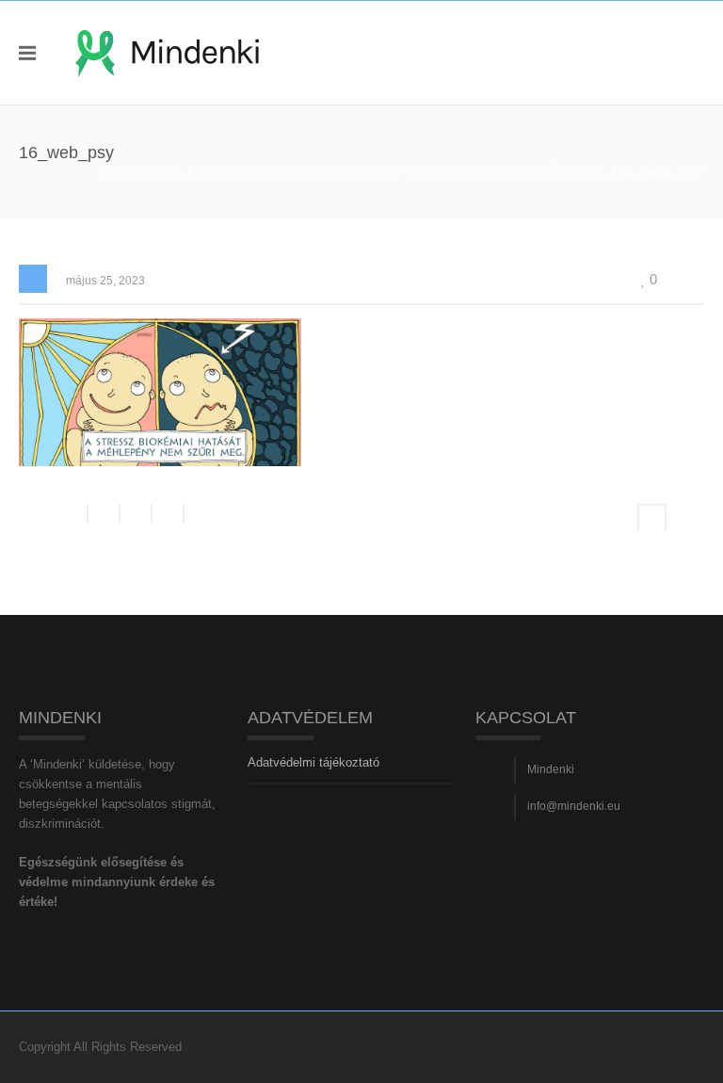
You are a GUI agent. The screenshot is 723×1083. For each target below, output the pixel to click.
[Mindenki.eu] (167, 52)
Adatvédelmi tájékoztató (313, 762)
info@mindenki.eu (573, 806)
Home (121, 172)
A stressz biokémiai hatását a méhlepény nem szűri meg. (401, 172)
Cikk (168, 172)
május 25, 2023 (105, 280)
